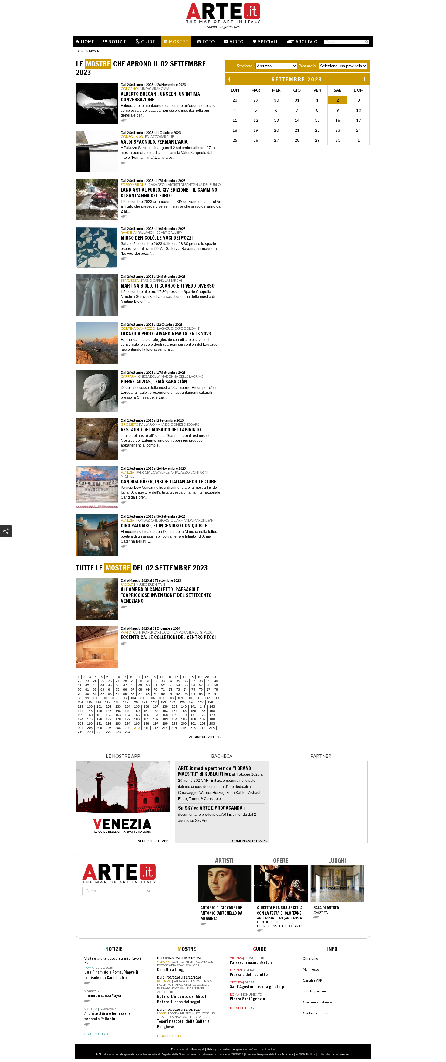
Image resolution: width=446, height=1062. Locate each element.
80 (87, 694)
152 (155, 711)
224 (127, 732)
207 (108, 728)
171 (193, 715)
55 (186, 685)
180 (137, 719)
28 (125, 681)
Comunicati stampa (318, 1002)
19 (199, 677)
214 (174, 728)
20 (207, 677)
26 (110, 681)
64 (110, 689)
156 (193, 711)
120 (135, 702)
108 (171, 698)
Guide (148, 41)
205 (90, 728)
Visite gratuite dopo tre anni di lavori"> (112, 968)
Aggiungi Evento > (205, 737)
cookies (225, 1049)
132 (108, 706)
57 (201, 685)
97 (216, 694)
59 (216, 685)
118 (116, 702)
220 (90, 732)
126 (191, 702)
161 (99, 715)
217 (202, 728)
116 (98, 702)
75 (193, 689)
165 (137, 715)
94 (193, 694)
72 (170, 689)
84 (117, 694)
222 (108, 732)
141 (193, 706)
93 (186, 694)
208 (118, 728)
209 (127, 728)
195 (137, 723)
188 (212, 719)
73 (178, 689)
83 (110, 694)
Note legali (197, 1049)
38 (201, 681)
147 (108, 711)
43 (94, 685)
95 (201, 694)
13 (154, 677)
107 (161, 698)
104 (133, 698)
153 (165, 711)
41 (79, 685)
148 (118, 711)
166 (146, 715)
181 (146, 719)
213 (164, 728)
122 (154, 702)
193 (118, 723)
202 (202, 723)
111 (198, 698)
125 (182, 702)
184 (174, 719)
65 (117, 689)
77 (208, 689)
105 (142, 698)
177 (108, 719)
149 (127, 711)
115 (89, 702)
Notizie (117, 41)
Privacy (212, 1049)
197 (155, 723)
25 (102, 681)
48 (132, 685)
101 (105, 698)
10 (131, 677)
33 (163, 681)
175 (90, 719)
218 (212, 728)
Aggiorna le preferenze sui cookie (254, 1049)
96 (208, 694)
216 (193, 728)
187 (202, 719)
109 (180, 698)
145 (90, 711)
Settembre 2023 (297, 79)
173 (212, 715)
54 (178, 685)
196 (146, 723)
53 (170, 685)
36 (186, 681)
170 (184, 715)
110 (189, 698)
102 (114, 698)
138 (165, 706)
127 (201, 702)
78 (216, 689)
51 (155, 685)
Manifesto (311, 969)
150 (137, 711)
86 (132, 694)
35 (178, 681)
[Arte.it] (223, 12)
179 (127, 719)
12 (146, 677)
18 (192, 677)
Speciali (268, 41)
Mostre (178, 41)
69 (148, 689)
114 (80, 702)
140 (184, 706)
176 (99, 719)
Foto (209, 41)
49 (140, 685)
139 (174, 706)
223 (118, 732)
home (80, 51)
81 (94, 694)
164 (127, 715)
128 (210, 702)
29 (132, 681)
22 (79, 681)
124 (172, 702)
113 (216, 698)
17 (184, 677)
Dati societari (179, 1049)
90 (163, 694)
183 (165, 719)
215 (183, 728)
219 (80, 732)
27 (117, 681)
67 (132, 689)
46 (117, 685)
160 (90, 715)
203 (212, 723)
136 (146, 706)
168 (165, 715)
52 (163, 685)
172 (202, 715)
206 (99, 728)
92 (178, 694)
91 (170, 694)
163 (118, 715)
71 (163, 689)
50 (148, 685)
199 (174, 723)
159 (80, 715)
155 (184, 711)
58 (208, 685)
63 (102, 689)
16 (176, 677)
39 (208, 681)
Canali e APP (312, 980)
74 (186, 689)
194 (127, 723)
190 (90, 723)
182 (155, 719)
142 (202, 706)
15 (169, 677)
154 (174, 711)
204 (80, 728)
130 (90, 706)
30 (140, 681)
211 (146, 728)
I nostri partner (314, 991)
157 (202, 711)
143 (212, 706)
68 (140, 689)
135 (137, 706)
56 (193, 685)
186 (193, 719)
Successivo (364, 79)
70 (155, 689)
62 (94, 689)
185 (184, 719)
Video (237, 41)
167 (155, 715)
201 (193, 723)
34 (170, 681)
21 (214, 677)
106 (152, 698)
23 (87, 681)
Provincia (307, 65)
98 (79, 698)
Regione (245, 65)
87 (140, 694)
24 (94, 681)
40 (216, 681)
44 (102, 685)
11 (138, 677)
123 (163, 702)
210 (137, 728)
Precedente (229, 79)
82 (102, 694)
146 (99, 711)
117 (107, 702)
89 (155, 694)
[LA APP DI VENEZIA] (123, 841)
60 (79, 689)
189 (80, 723)
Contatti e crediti (316, 1013)
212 (155, 728)
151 (146, 711)
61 (87, 689)
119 (125, 702)
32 (155, 681)
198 (165, 723)
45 (110, 685)
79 (79, 694)
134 (127, 706)
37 (193, 681)
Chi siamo (310, 958)
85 (125, 694)
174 (80, 719)
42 (87, 685)
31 (148, 681)
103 (124, 698)
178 (118, 719)
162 (108, 715)
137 (155, 706)
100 (95, 698)
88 (148, 694)
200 (184, 723)
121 (144, 702)
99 (87, 698)
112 (207, 698)
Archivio (307, 41)
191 (99, 723)
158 (212, 711)
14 (161, 677)
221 (99, 732)
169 (174, 715)
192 (108, 723)
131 (99, 706)
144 (80, 711)
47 (125, 685)
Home (87, 41)
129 (80, 706)
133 (118, 706)
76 (201, 689)
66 (125, 689)
